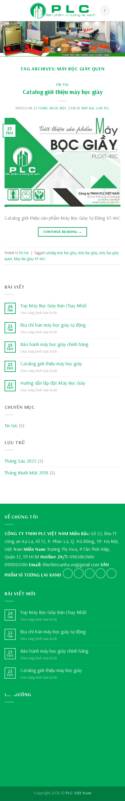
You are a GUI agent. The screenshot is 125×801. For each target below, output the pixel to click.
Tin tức (62, 84)
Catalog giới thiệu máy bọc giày (63, 91)
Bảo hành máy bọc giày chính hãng (54, 344)
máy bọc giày (87, 252)
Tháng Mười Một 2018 (26, 473)
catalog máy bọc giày (60, 252)
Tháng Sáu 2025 (20, 461)
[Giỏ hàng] (117, 10)
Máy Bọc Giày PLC (96, 108)
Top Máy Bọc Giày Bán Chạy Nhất (53, 305)
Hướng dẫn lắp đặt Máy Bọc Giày (52, 383)
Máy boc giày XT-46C (30, 258)
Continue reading (62, 231)
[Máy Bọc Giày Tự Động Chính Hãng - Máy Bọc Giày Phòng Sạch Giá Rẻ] (62, 10)
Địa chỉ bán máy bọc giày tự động (53, 325)
